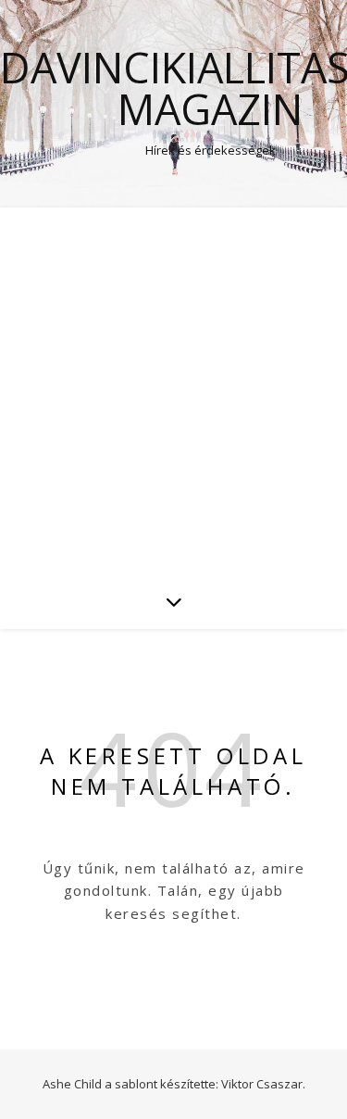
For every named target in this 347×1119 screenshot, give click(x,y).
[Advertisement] (173, 390)
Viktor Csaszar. (263, 1083)
